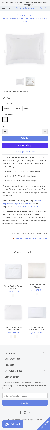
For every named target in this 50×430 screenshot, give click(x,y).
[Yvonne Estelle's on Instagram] (25, 412)
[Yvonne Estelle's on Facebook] (20, 412)
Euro (26, 109)
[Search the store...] (42, 8)
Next (30, 15)
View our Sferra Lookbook (26, 206)
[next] (45, 51)
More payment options (25, 151)
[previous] (4, 51)
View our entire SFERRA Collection (31, 238)
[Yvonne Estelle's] (25, 8)
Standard (8, 109)
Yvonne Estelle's (20, 419)
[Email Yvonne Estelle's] (29, 412)
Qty (3, 126)
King (18, 109)
